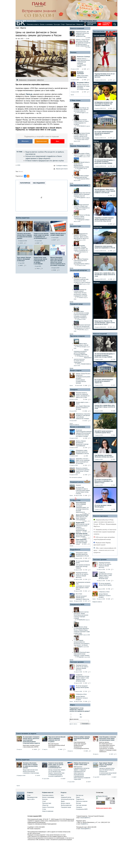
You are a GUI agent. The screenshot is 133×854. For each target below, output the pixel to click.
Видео (63, 801)
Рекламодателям (32, 797)
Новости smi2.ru (74, 424)
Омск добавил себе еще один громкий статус (81, 542)
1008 (86, 438)
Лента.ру (29, 94)
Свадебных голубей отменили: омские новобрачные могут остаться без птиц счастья (104, 219)
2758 (109, 569)
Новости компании (47, 811)
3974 (111, 327)
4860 (61, 749)
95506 (88, 37)
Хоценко (78, 485)
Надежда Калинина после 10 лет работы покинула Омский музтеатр (82, 575)
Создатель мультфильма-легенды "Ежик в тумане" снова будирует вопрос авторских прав (82, 678)
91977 (89, 781)
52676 (38, 775)
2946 (85, 521)
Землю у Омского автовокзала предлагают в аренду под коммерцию (82, 443)
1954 (111, 195)
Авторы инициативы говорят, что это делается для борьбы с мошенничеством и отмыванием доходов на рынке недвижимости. (56, 773)
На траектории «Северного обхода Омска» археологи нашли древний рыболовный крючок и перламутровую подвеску (31, 740)
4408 (85, 538)
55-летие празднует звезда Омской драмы (82, 686)
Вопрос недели (75, 370)
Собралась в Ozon (81, 694)
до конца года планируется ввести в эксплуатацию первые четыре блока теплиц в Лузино (83, 490)
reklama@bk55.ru (86, 828)
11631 (85, 544)
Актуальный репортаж (78, 270)
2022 (111, 108)
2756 (86, 579)
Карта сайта (30, 799)
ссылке (53, 130)
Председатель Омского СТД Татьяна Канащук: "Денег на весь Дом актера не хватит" (105, 322)
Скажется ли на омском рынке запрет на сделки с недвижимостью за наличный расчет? (55, 765)
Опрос (78, 797)
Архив (72, 94)
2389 (111, 279)
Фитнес (21, 171)
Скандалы (74, 389)
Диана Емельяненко (82, 515)
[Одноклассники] (28, 176)
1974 (86, 601)
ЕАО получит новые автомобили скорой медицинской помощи (104, 538)
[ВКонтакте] (25, 176)
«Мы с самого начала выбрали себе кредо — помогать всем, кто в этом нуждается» (105, 550)
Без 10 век (79, 594)
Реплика (73, 52)
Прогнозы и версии (77, 336)
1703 (111, 166)
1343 (86, 447)
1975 (111, 137)
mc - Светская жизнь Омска (88, 20)
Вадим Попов (80, 522)
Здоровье (97, 254)
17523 (88, 47)
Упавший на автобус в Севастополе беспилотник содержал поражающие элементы (105, 532)
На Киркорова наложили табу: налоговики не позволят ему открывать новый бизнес (104, 104)
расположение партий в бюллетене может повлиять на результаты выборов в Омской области (82, 528)
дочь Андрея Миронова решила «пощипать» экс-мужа (83, 407)
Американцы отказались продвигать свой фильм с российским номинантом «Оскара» (83, 416)
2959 (85, 531)
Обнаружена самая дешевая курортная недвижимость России (82, 452)
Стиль (44, 809)
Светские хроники (77, 662)
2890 (86, 385)
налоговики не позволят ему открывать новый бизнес (83, 587)
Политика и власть (33, 24)
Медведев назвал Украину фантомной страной (102, 544)
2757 (111, 80)
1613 (86, 465)
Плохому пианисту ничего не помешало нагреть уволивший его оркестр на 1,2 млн (82, 395)
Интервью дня (75, 226)
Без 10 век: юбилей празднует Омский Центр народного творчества (104, 133)
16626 (35, 749)
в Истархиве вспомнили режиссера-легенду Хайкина (83, 566)
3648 (85, 513)
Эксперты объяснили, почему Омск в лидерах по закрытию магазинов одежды (30, 765)
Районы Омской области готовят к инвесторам (81, 763)
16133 (85, 420)
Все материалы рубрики (76, 477)
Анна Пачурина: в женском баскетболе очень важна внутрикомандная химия (107, 738)
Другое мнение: (74, 719)
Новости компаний (77, 28)
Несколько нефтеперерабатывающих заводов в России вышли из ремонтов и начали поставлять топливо (84, 433)
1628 (86, 474)
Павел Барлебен (81, 539)
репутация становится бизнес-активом (82, 535)
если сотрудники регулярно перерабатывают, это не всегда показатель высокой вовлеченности (82, 508)
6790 (86, 399)
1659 (86, 455)
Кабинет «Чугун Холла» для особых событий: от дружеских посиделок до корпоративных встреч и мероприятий (83, 43)
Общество (79, 24)
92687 (63, 778)
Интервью (97, 282)
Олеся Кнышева (81, 503)
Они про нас (79, 795)
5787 (86, 691)
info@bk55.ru (84, 824)
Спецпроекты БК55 (77, 604)
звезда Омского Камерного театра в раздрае (82, 698)
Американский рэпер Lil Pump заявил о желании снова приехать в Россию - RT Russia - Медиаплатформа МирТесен (105, 523)
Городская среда (76, 304)
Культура (57, 24)
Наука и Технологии (48, 807)
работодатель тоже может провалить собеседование (82, 518)
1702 (86, 569)
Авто (62, 795)
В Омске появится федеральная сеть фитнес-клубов (44, 161)
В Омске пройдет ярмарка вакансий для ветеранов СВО (82, 738)
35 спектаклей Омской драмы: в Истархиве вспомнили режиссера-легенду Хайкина (104, 161)
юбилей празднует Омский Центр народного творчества (82, 597)
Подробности (75, 549)
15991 (85, 411)
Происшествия (70, 24)
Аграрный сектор (76, 482)
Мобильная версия (91, 23)
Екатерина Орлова (81, 533)
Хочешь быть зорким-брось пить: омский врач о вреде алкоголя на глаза (105, 274)
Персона (96, 141)
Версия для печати (62, 169)
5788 (109, 589)
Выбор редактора (22, 218)
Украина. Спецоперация (79, 146)
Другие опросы (73, 723)
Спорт (63, 24)
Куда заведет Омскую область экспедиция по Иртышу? (106, 764)
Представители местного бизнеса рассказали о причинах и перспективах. (31, 771)
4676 (112, 754)
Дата (95, 113)
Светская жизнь (99, 31)
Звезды (96, 83)
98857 (114, 777)
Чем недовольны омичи (79, 185)
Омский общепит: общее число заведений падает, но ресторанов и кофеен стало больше (105, 191)
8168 (86, 701)
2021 (86, 591)
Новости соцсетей (100, 334)
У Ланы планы (75, 100)
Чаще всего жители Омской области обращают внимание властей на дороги (56, 739)
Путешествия (98, 227)
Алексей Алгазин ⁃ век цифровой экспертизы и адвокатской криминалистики (82, 34)
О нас (29, 795)
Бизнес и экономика (46, 24)
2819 (86, 683)
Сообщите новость (106, 23)
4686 (86, 751)
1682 (86, 495)
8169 (109, 599)
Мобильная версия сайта (104, 808)
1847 (111, 224)
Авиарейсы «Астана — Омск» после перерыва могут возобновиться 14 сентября (83, 461)
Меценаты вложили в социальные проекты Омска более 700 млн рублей (82, 470)
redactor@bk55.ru (85, 817)
